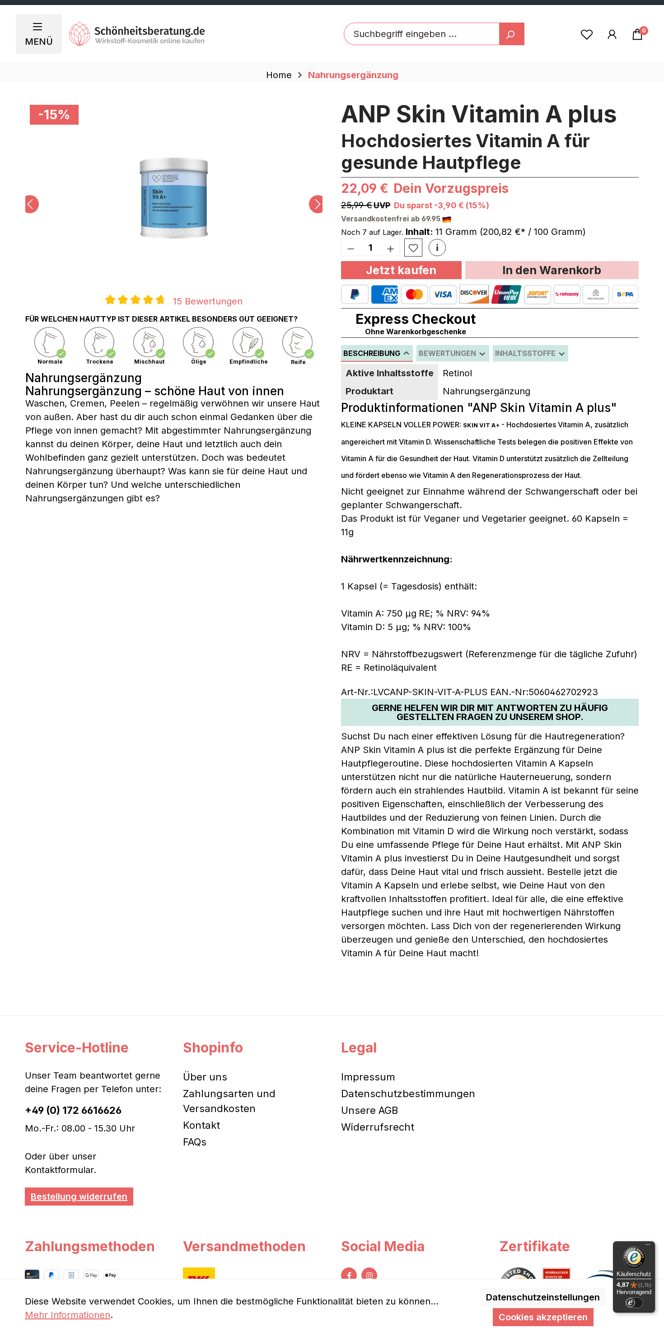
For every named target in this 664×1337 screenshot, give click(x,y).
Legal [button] (359, 1047)
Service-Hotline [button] (77, 1047)
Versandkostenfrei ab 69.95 (391, 218)
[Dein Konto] (612, 33)
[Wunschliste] (586, 33)
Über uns (205, 1077)
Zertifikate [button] (534, 1246)
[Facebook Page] (349, 1275)
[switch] (634, 1302)
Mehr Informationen (67, 1314)
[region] (174, 204)
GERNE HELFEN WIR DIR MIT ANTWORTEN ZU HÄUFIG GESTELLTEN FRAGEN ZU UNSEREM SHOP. (490, 712)
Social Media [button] (383, 1246)
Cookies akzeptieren (543, 1317)
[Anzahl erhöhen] (390, 247)
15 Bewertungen (208, 301)
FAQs (194, 1142)
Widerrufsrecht (377, 1127)
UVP (382, 205)
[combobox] (422, 34)
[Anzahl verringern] (350, 247)
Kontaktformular (59, 1169)
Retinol (457, 373)
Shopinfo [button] (213, 1047)
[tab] (377, 353)
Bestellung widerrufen (79, 1196)
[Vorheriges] (30, 204)
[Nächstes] (318, 204)
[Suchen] (511, 34)
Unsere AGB (369, 1110)
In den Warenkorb (551, 270)
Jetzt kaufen (401, 270)
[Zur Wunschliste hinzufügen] (413, 248)
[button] (437, 247)
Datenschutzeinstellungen (543, 1297)
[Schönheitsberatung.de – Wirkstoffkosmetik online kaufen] (137, 34)
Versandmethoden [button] (244, 1246)
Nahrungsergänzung (486, 391)
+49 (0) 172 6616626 (73, 1110)
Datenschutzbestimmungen (408, 1093)
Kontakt (201, 1125)
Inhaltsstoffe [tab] (526, 353)
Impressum (368, 1077)
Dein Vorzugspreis (451, 188)
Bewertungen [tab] (448, 353)
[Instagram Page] (369, 1275)
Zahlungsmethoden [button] (90, 1246)
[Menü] (647, 1246)
